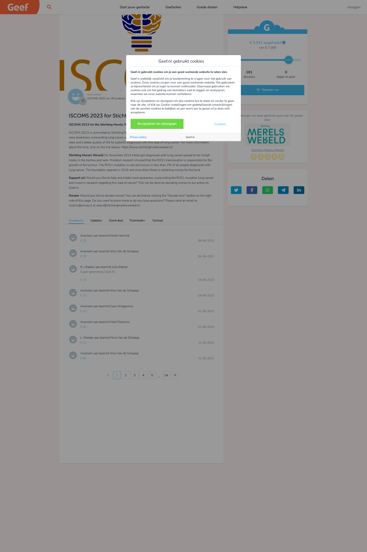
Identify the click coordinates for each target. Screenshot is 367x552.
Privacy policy (138, 137)
